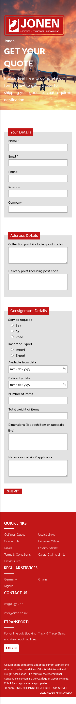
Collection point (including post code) (35, 244)
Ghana (42, 579)
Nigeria (9, 586)
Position (14, 187)
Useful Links (46, 534)
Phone (13, 172)
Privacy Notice (48, 548)
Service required (20, 320)
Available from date (22, 362)
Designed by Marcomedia (56, 692)
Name (13, 141)
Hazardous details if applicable (30, 457)
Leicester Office (48, 541)
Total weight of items (23, 409)
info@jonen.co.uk (16, 613)
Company (15, 202)
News (8, 548)
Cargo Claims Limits (51, 554)
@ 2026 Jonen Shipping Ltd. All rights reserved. (36, 688)
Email (13, 156)
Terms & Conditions (17, 554)
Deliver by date (19, 378)
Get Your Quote (14, 534)
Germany (10, 579)
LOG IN (11, 648)
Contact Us (11, 541)
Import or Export (20, 344)
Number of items (20, 394)
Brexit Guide (12, 561)
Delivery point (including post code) (34, 271)
